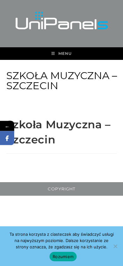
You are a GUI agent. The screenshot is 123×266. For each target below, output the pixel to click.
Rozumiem (63, 256)
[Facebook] (7, 138)
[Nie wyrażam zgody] (115, 246)
